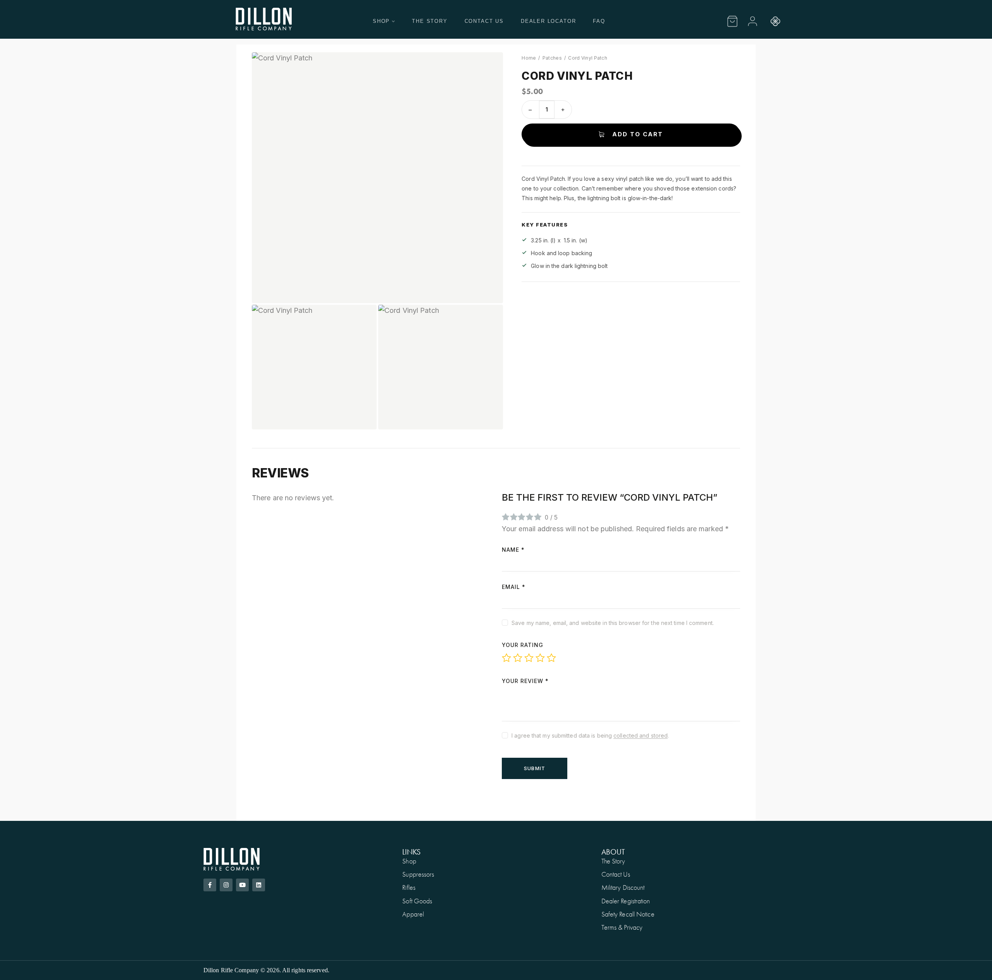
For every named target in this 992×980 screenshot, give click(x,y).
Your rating (522, 645)
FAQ (599, 21)
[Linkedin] (258, 885)
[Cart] (732, 21)
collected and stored (640, 736)
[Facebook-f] (209, 885)
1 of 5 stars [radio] (506, 657)
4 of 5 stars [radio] (540, 657)
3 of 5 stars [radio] (529, 657)
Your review (525, 681)
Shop (381, 21)
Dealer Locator (548, 21)
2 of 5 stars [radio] (517, 657)
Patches (552, 58)
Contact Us (484, 21)
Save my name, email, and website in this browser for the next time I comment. (613, 623)
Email (513, 587)
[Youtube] (242, 885)
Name (513, 549)
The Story (429, 21)
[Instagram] (226, 885)
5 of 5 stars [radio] (551, 657)
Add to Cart (637, 134)
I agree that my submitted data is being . (590, 735)
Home (529, 58)
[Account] (752, 21)
